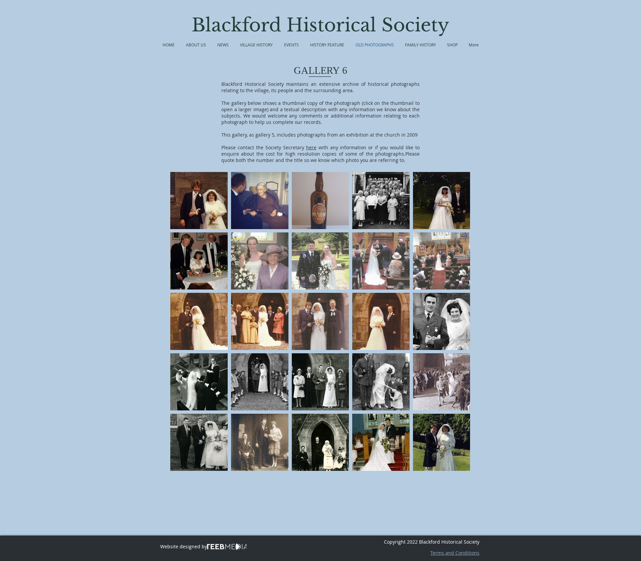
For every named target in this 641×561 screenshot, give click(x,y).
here (311, 147)
